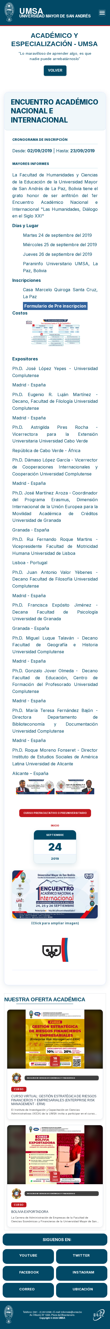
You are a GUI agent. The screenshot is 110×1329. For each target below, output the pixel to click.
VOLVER (55, 70)
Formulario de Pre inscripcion (55, 306)
